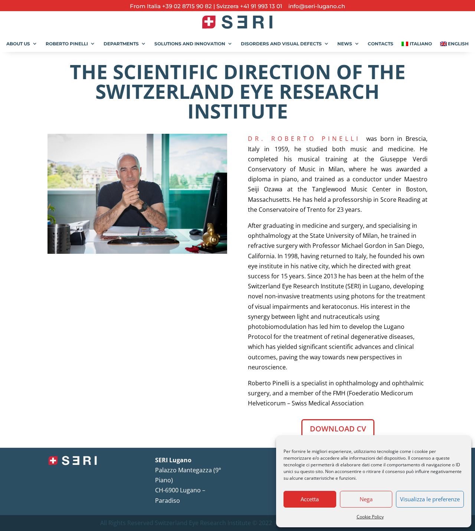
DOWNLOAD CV (338, 429)
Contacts (380, 43)
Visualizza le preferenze (430, 499)
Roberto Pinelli (67, 43)
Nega (366, 499)
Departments (121, 43)
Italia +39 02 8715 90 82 (180, 6)
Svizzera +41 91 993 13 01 (249, 6)
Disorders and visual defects (281, 43)
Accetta (310, 499)
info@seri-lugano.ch (314, 6)
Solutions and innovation (189, 43)
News (344, 43)
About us (18, 43)
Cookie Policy (370, 517)
